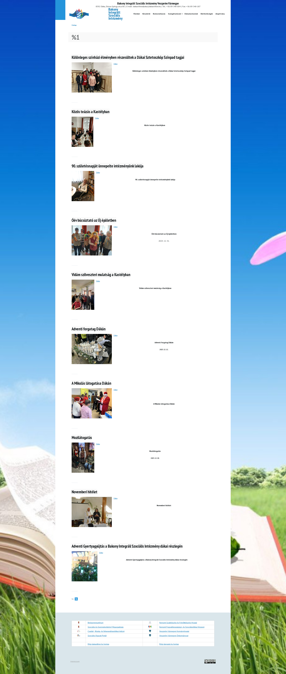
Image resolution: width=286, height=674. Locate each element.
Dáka (115, 64)
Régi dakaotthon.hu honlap (98, 644)
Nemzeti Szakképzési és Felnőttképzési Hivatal (178, 623)
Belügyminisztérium (95, 623)
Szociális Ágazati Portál (97, 636)
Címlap (74, 25)
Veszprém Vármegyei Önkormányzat (173, 636)
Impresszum (75, 661)
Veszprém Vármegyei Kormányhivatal (174, 631)
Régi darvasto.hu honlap (169, 644)
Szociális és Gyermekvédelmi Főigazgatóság (105, 627)
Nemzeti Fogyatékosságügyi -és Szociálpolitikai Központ (181, 627)
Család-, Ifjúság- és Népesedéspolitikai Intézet (106, 631)
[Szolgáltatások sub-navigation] (183, 14)
